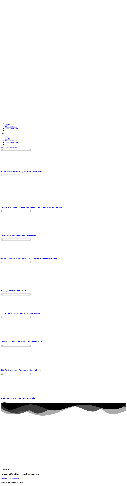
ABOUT (7, 125)
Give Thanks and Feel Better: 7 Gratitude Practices (21, 341)
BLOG (7, 130)
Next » (10, 402)
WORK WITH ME (11, 127)
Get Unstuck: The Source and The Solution (18, 236)
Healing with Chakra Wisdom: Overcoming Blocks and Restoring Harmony (32, 207)
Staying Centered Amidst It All (13, 290)
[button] (63, 134)
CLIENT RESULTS (11, 128)
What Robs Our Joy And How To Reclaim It (19, 398)
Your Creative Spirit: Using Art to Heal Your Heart (21, 171)
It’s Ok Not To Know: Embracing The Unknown (20, 313)
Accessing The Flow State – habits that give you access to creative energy (30, 258)
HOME (7, 123)
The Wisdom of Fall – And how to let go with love (21, 370)
